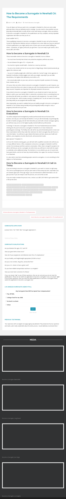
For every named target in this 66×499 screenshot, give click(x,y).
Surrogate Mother (17, 190)
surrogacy (54, 187)
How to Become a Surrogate (32, 22)
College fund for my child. (15, 297)
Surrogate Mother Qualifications (47, 190)
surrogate (9, 190)
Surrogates (28, 195)
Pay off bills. (11, 294)
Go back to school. (12, 301)
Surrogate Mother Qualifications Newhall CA (17, 192)
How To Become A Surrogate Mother (16, 187)
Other (9, 305)
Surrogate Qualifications (36, 192)
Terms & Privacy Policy (11, 238)
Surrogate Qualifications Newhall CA (16, 195)
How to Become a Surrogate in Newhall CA (32, 185)
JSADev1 (20, 22)
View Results (33, 312)
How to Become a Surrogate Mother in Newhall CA (38, 187)
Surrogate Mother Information (31, 190)
